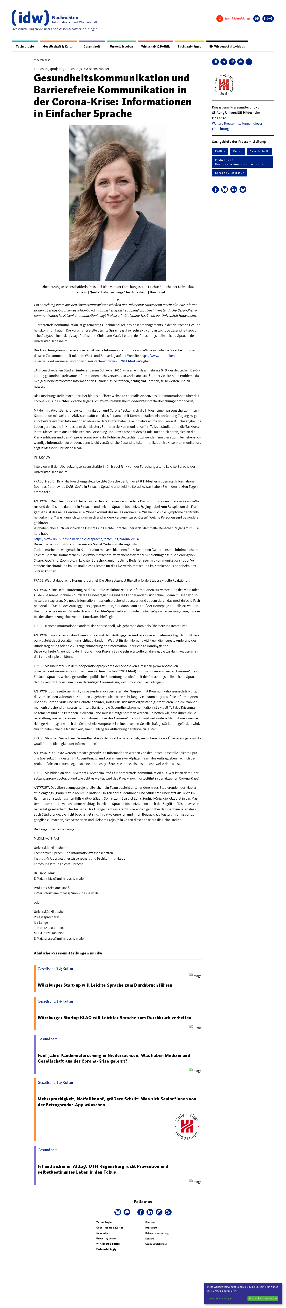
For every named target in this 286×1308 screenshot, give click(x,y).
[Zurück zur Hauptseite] (268, 18)
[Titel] (215, 61)
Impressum (151, 1227)
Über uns (150, 1222)
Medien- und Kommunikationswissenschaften (239, 162)
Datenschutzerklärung (157, 1233)
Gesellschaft (259, 151)
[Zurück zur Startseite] (54, 20)
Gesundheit (91, 46)
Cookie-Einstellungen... (220, 1298)
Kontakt (149, 1238)
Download (157, 292)
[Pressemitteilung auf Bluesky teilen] (224, 189)
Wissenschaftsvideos (229, 46)
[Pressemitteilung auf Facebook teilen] (215, 189)
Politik (220, 151)
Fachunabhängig (189, 46)
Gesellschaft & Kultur (58, 46)
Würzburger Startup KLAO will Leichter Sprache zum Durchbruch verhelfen (114, 1017)
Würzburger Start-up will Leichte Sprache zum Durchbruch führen (105, 985)
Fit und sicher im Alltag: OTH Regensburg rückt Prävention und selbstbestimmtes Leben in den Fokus (103, 1169)
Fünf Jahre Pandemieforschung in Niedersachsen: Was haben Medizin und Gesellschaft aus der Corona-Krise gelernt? (114, 1058)
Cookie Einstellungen (156, 1243)
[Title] (232, 61)
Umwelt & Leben (121, 46)
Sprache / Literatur (229, 173)
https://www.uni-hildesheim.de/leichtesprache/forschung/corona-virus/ (86, 539)
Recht (237, 151)
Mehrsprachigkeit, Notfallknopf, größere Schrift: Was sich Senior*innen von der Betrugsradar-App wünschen (117, 1101)
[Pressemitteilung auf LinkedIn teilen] (233, 189)
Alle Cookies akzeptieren (262, 1298)
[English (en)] (256, 18)
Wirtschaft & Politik (155, 46)
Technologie (25, 46)
